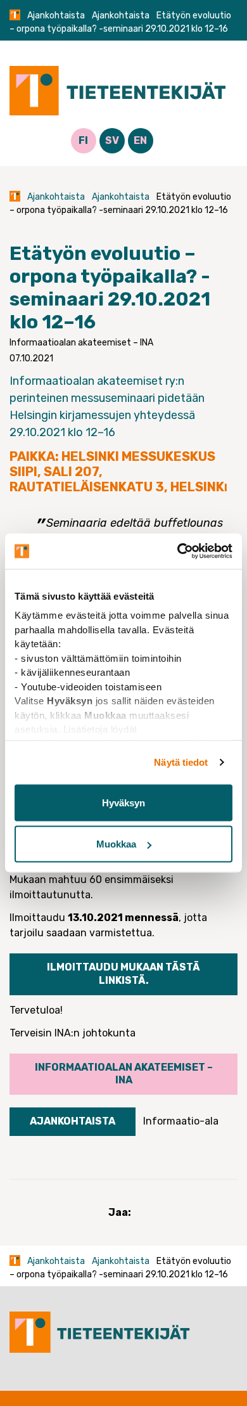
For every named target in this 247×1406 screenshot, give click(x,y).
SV (112, 140)
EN (140, 140)
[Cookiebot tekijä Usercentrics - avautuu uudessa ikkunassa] (177, 551)
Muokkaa (116, 844)
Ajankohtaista (56, 15)
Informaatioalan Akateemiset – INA (124, 1074)
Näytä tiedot (181, 762)
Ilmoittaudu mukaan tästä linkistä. (123, 973)
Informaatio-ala (180, 1121)
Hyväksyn (123, 802)
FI (83, 140)
